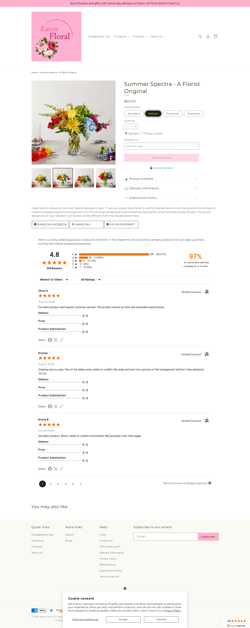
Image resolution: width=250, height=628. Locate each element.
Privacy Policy (172, 610)
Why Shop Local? (109, 546)
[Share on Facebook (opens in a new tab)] (50, 340)
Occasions (37, 540)
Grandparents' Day (42, 534)
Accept (123, 619)
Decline (161, 619)
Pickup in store (153, 133)
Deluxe (153, 113)
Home (34, 72)
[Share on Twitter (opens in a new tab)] (56, 340)
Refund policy (107, 564)
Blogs (68, 540)
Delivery (133, 133)
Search (69, 534)
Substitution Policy (110, 570)
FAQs (102, 534)
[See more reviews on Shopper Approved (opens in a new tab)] (61, 340)
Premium (172, 113)
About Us (37, 552)
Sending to (136, 140)
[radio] (125, 254)
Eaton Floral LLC (48, 617)
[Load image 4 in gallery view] (106, 178)
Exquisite (194, 113)
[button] (121, 36)
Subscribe (208, 536)
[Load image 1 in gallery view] (41, 178)
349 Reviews (59, 268)
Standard (134, 113)
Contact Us (106, 540)
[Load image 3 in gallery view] (84, 178)
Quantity (129, 120)
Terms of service (109, 576)
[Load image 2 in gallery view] (63, 178)
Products (36, 546)
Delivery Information (111, 552)
